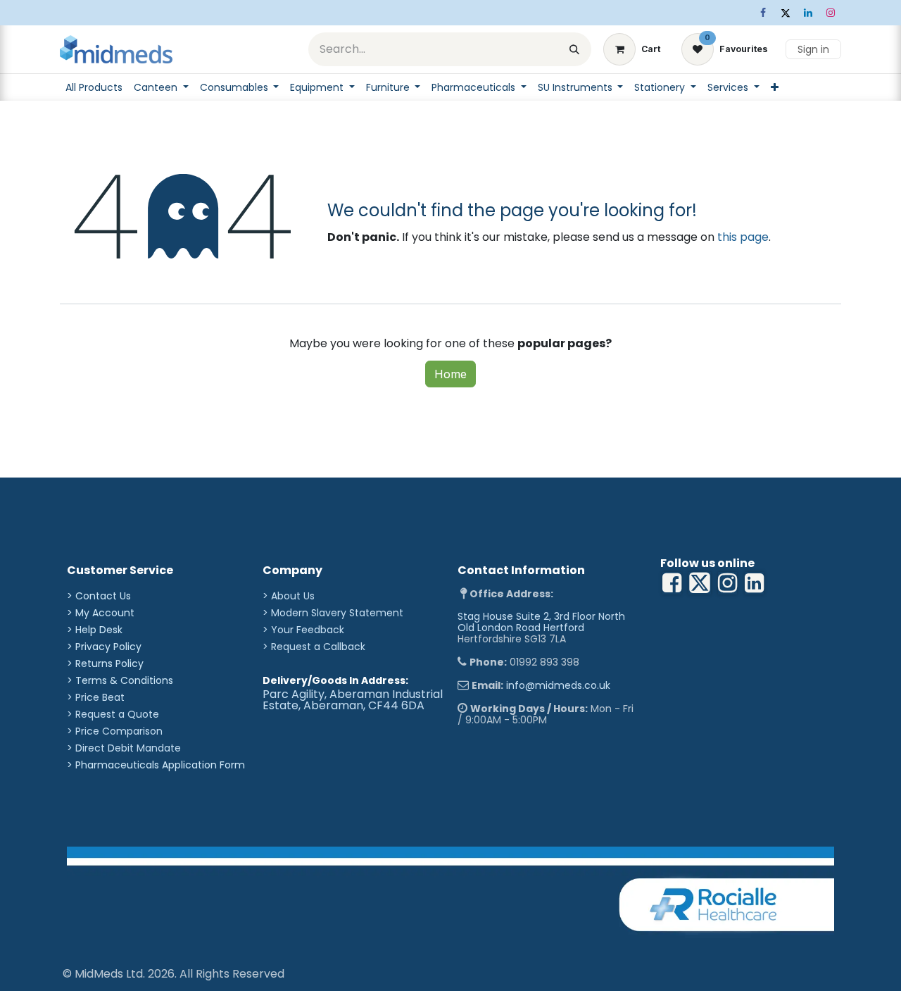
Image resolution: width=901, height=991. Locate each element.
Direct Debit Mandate (128, 748)
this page (743, 237)
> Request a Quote (113, 714)
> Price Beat (96, 697)
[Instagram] (830, 13)
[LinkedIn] (808, 13)
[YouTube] (754, 583)
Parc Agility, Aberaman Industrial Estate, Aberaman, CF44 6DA (353, 699)
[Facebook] (763, 13)
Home (450, 374)
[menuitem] (94, 87)
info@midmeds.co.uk (558, 685)
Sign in (813, 49)
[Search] (574, 49)
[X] (785, 13)
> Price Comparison (115, 731)
